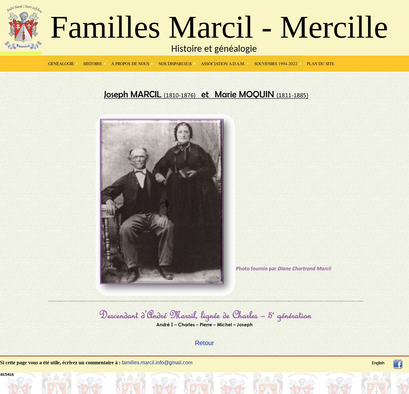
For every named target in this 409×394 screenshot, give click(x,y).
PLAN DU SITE (320, 63)
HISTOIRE (92, 63)
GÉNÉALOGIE (61, 63)
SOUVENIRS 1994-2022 (275, 63)
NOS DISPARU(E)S (175, 63)
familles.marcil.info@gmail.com (157, 362)
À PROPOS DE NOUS (130, 63)
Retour (204, 342)
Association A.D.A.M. (223, 63)
